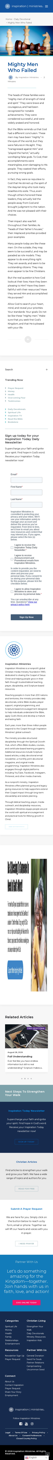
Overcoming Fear (16, 398)
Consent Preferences (32, 1435)
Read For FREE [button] (26, 1189)
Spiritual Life (14, 412)
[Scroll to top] (47, 1454)
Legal (7, 1432)
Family (8, 1337)
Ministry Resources (36, 1337)
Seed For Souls (34, 1359)
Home (9, 19)
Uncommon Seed (35, 1369)
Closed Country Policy (26, 1438)
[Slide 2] (25, 1078)
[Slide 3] (28, 1078)
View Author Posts (16, 826)
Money (11, 391)
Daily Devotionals (17, 409)
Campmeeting (34, 1366)
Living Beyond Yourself (22, 1056)
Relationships (11, 1340)
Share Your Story (13, 1392)
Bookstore (13, 422)
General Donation (35, 1355)
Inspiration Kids (34, 1340)
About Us (9, 1381)
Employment (11, 1395)
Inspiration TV (15, 416)
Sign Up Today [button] (27, 1142)
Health (11, 394)
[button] (46, 6)
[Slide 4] (31, 1078)
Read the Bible (15, 419)
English (33, 1457)
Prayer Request (15, 388)
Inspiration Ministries (29, 77)
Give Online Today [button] (26, 1303)
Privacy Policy (38, 1432)
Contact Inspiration (14, 1385)
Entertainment (12, 1343)
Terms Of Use (21, 1432)
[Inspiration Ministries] (24, 6)
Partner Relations (35, 1362)
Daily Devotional (22, 19)
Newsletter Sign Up (14, 1355)
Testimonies (14, 401)
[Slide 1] (21, 1078)
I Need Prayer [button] (26, 1244)
